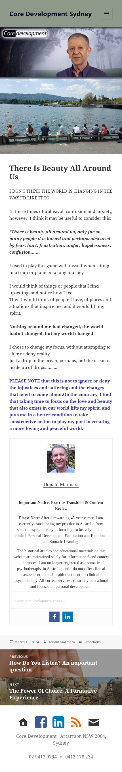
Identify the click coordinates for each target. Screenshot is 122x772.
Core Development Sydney (50, 13)
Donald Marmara (61, 642)
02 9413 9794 (43, 757)
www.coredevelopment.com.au (40, 601)
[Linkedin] (67, 617)
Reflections (92, 642)
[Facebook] (54, 617)
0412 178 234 (79, 757)
